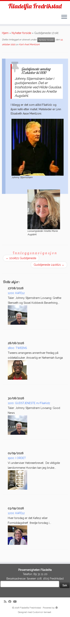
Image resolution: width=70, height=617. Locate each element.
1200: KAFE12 (16, 293)
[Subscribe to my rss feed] (6, 602)
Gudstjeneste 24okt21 (49, 264)
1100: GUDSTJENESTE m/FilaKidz (29, 403)
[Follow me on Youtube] (15, 602)
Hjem (5, 33)
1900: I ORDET (17, 458)
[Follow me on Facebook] (10, 602)
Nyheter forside (21, 33)
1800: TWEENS (17, 348)
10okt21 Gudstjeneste (21, 258)
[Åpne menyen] (64, 17)
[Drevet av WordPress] (56, 607)
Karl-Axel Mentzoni (29, 44)
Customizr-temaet (42, 612)
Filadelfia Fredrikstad (35, 6)
